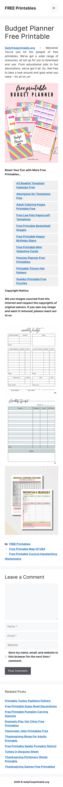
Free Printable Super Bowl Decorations (31, 706)
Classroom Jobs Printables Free (26, 731)
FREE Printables (20, 8)
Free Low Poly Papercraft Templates (33, 217)
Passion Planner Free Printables (30, 260)
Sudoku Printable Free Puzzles (31, 281)
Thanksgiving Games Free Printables (30, 766)
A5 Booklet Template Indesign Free (30, 185)
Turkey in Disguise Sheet (22, 751)
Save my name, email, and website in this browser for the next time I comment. (33, 656)
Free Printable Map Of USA (27, 549)
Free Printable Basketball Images (33, 228)
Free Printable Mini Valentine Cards (29, 249)
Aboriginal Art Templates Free (33, 196)
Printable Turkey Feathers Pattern (28, 700)
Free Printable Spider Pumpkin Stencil (30, 746)
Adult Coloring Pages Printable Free (30, 206)
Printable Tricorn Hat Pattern (30, 270)
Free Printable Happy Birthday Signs (30, 238)
